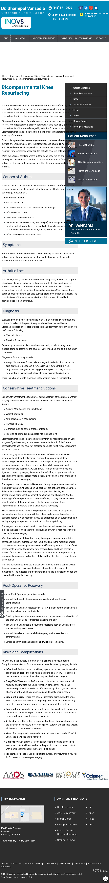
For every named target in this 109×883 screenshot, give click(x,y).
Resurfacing (8, 79)
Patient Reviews (86, 241)
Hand (75, 110)
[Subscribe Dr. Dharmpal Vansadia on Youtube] (96, 8)
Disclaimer (16, 863)
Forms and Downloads (89, 171)
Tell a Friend (65, 863)
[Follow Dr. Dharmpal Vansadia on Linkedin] (91, 8)
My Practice (20, 38)
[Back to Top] (105, 879)
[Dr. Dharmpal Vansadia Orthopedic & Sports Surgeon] (23, 10)
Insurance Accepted (88, 179)
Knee (37, 76)
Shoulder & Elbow (82, 104)
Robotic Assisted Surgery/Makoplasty (67, 832)
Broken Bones (80, 121)
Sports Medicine (81, 88)
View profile (75, 233)
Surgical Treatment (64, 76)
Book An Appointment (96, 14)
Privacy (29, 863)
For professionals (83, 38)
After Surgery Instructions (90, 162)
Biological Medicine (83, 126)
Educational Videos (87, 153)
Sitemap (40, 863)
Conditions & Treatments (44, 38)
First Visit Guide (86, 145)
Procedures (47, 76)
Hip (90, 807)
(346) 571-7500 (62, 7)
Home (5, 38)
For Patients (66, 38)
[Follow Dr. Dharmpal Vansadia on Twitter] (86, 8)
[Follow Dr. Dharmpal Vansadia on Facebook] (81, 8)
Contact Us (101, 38)
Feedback (51, 863)
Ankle (76, 115)
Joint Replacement (82, 93)
